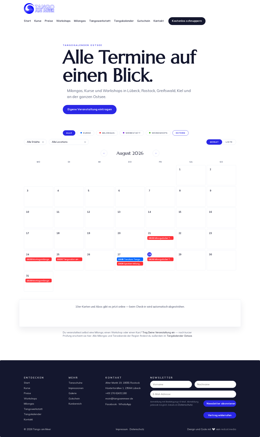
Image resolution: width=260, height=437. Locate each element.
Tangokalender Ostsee (179, 335)
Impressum (122, 429)
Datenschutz (185, 404)
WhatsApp (125, 404)
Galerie (73, 393)
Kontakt (28, 419)
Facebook (111, 404)
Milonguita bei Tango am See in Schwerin (161, 238)
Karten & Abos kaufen (130, 316)
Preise (27, 393)
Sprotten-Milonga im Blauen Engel (130, 263)
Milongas (29, 403)
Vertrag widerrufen (219, 415)
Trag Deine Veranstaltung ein (158, 332)
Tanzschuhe (75, 382)
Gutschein (74, 398)
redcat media (228, 429)
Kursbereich (75, 403)
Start (27, 382)
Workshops (30, 398)
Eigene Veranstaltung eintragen (90, 109)
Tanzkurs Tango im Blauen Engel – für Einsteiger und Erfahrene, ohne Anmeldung (130, 259)
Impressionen (76, 388)
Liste (229, 142)
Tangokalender (32, 414)
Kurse (27, 388)
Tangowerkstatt (33, 409)
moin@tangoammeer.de (119, 398)
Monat (214, 142)
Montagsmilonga (38, 259)
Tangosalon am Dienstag (69, 259)
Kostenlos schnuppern (187, 21)
